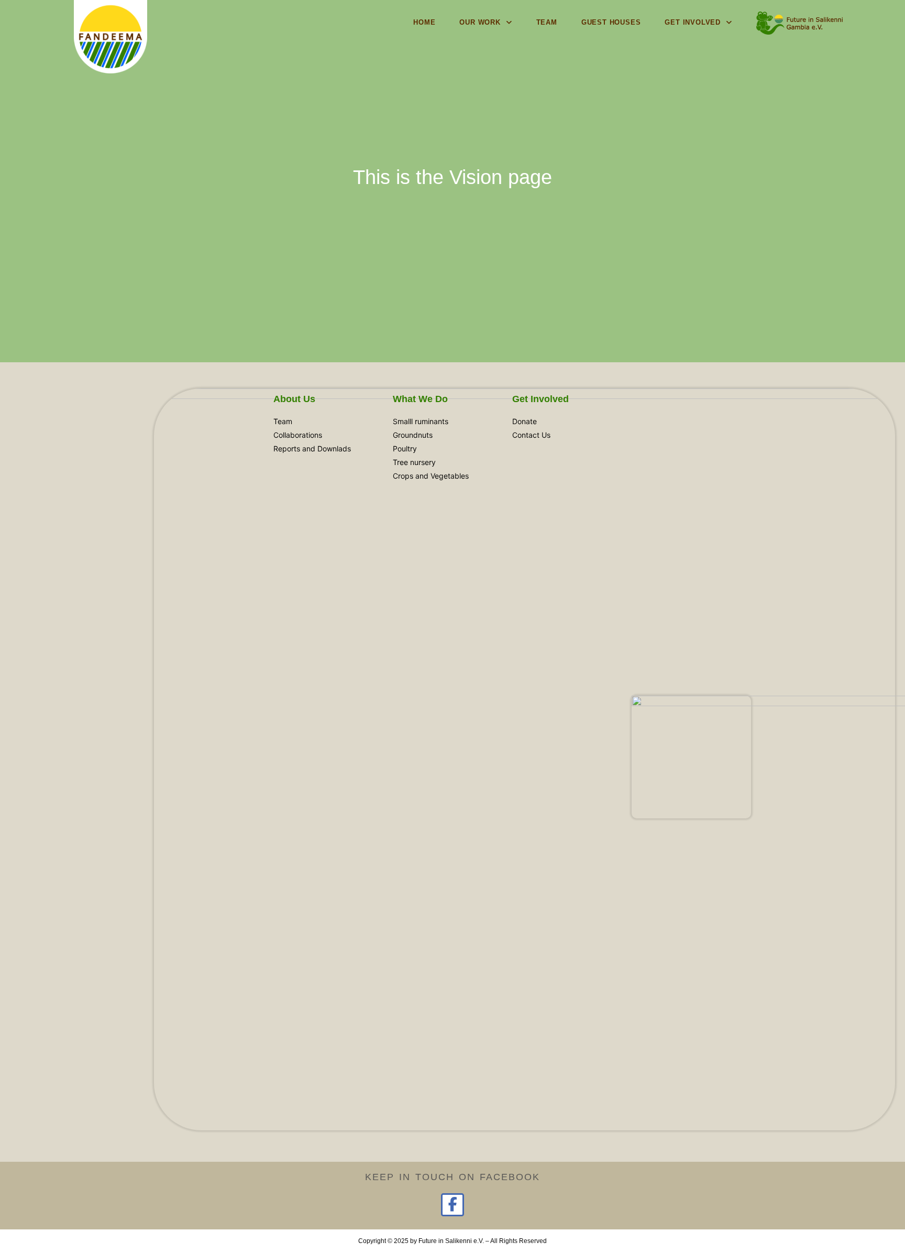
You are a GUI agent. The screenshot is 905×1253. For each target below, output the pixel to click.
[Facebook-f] (452, 1204)
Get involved (693, 22)
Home (424, 22)
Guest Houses (611, 22)
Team (546, 22)
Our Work (479, 22)
